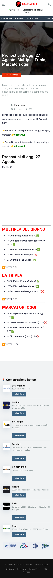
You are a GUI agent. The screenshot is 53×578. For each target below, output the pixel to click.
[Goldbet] (6, 407)
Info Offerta (19, 394)
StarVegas (17, 421)
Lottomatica (18, 385)
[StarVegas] (6, 427)
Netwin (15, 486)
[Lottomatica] (6, 391)
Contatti (26, 572)
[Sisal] (6, 531)
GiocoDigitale (19, 466)
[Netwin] (6, 492)
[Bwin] (6, 508)
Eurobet (16, 444)
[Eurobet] (6, 449)
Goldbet (16, 402)
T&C (45, 569)
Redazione (19, 105)
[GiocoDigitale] (6, 472)
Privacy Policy (34, 569)
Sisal (14, 526)
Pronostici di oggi (12, 75)
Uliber (46, 564)
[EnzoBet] (26, 4)
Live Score (14, 9)
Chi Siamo (10, 569)
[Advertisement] (26, 196)
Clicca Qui (19, 134)
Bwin (14, 503)
